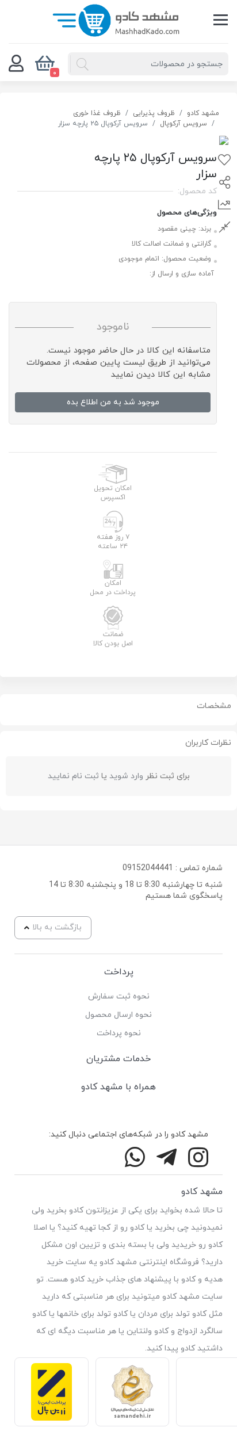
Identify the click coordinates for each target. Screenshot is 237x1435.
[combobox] (148, 63)
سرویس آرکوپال (183, 123)
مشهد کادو (203, 113)
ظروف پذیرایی (154, 113)
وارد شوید (126, 776)
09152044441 (148, 868)
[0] (16, 63)
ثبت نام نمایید (73, 776)
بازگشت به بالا (57, 927)
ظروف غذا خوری (97, 113)
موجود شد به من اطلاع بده (113, 402)
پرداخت (118, 972)
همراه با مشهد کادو (118, 1087)
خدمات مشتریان (118, 1059)
